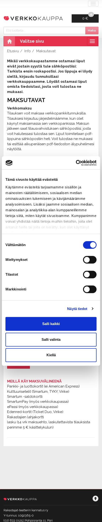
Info (27, 51)
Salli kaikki (51, 324)
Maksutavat (46, 51)
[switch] (90, 260)
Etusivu (13, 51)
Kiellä (51, 355)
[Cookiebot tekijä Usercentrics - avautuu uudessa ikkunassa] (76, 163)
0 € (87, 17)
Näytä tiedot (77, 309)
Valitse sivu (32, 41)
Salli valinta (51, 339)
